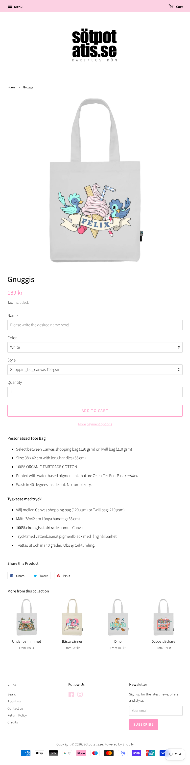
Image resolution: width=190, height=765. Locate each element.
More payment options (95, 424)
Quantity (14, 382)
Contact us (15, 708)
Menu (18, 6)
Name (12, 316)
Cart (179, 6)
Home (11, 87)
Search (12, 694)
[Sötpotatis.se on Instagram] (80, 695)
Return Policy (17, 715)
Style (11, 360)
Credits (12, 722)
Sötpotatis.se (93, 744)
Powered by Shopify (119, 744)
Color (12, 338)
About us (14, 701)
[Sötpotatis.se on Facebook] (71, 695)
